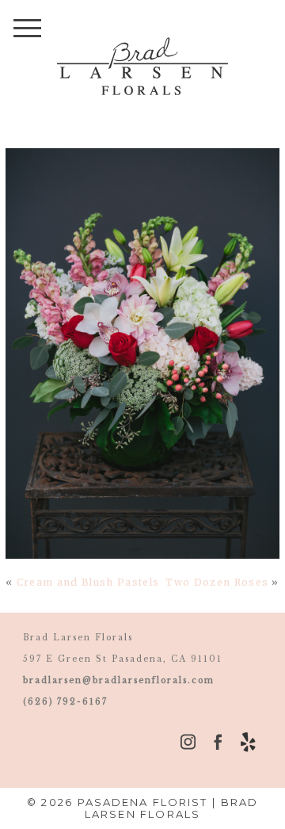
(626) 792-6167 (65, 702)
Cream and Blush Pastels (88, 582)
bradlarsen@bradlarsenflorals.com (119, 680)
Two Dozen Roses (216, 582)
